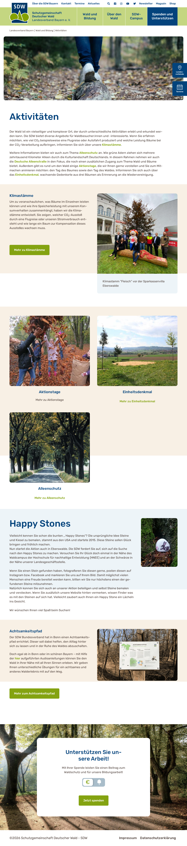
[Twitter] (135, 4)
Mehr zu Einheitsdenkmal (137, 401)
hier (18, 658)
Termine (80, 3)
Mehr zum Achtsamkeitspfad (34, 693)
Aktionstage (87, 166)
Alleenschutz (88, 152)
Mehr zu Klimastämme (29, 250)
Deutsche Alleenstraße (30, 161)
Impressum (128, 838)
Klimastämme (111, 144)
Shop (172, 3)
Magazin (161, 3)
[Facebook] (115, 4)
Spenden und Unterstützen (162, 16)
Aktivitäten (61, 30)
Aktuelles (94, 3)
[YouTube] (128, 4)
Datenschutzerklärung (158, 838)
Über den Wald (114, 16)
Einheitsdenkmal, (27, 174)
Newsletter (146, 3)
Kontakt (66, 3)
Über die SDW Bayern (45, 3)
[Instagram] (121, 4)
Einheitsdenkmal (137, 392)
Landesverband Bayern (21, 30)
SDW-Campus (136, 16)
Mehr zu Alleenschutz (50, 498)
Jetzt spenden (93, 800)
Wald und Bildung (90, 16)
